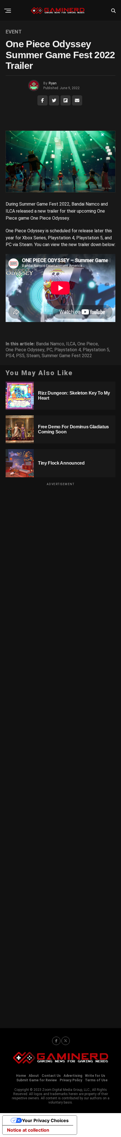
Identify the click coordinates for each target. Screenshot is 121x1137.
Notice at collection (28, 1130)
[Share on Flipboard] (65, 100)
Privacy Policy (71, 1080)
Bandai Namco (50, 344)
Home (21, 1076)
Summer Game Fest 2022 (67, 356)
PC (49, 350)
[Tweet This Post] (54, 100)
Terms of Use (96, 1080)
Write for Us (95, 1076)
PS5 (20, 356)
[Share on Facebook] (42, 100)
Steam (33, 356)
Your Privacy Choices (45, 1120)
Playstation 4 (67, 350)
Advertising (73, 1076)
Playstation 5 (96, 350)
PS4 (10, 356)
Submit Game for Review (36, 1080)
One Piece (87, 344)
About (34, 1076)
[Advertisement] (60, 752)
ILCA (70, 344)
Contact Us (51, 1076)
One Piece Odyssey (25, 350)
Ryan (53, 83)
